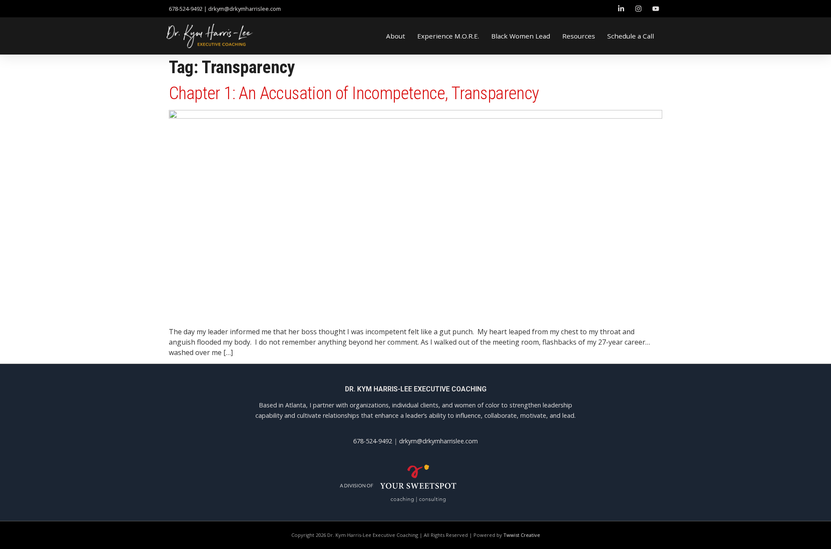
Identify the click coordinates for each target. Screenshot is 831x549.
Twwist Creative (521, 535)
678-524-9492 (372, 441)
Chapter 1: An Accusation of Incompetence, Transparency (354, 93)
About (395, 36)
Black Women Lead (520, 36)
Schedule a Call (630, 36)
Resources (578, 36)
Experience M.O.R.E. (448, 36)
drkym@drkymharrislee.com (244, 9)
